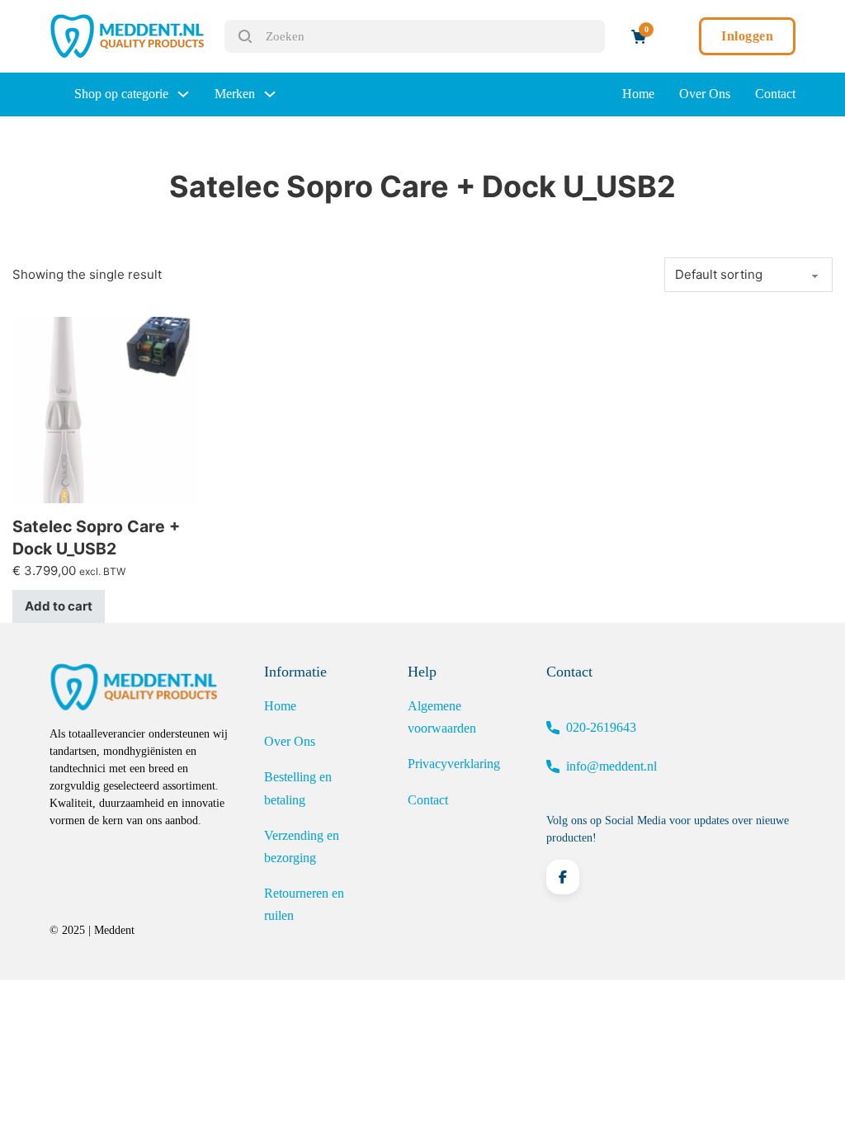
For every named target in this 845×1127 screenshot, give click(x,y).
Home (638, 94)
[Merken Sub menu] (269, 94)
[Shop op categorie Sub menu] (183, 94)
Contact (775, 94)
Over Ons (704, 94)
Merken (235, 94)
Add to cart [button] (58, 606)
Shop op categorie (121, 94)
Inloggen (747, 36)
